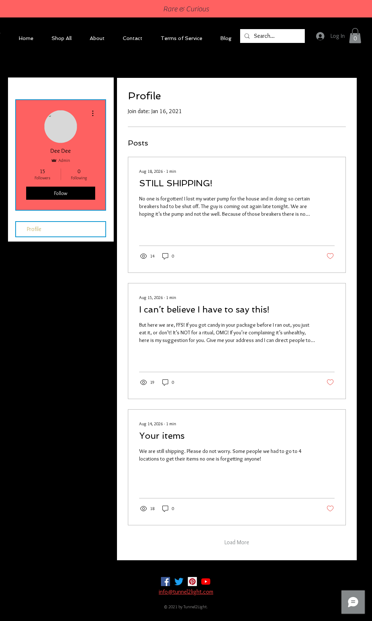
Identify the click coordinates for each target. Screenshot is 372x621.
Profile (34, 229)
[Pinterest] (192, 581)
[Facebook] (165, 581)
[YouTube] (205, 581)
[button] (355, 35)
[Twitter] (178, 581)
